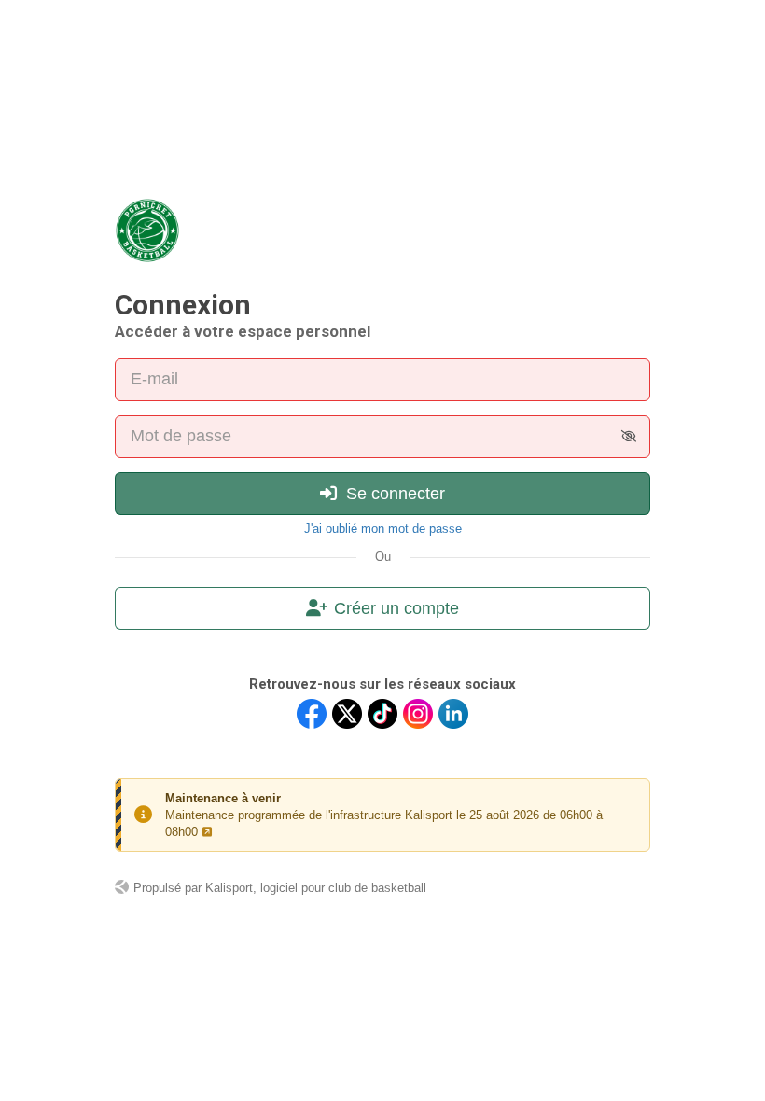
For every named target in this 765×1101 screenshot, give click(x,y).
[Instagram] (418, 714)
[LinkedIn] (453, 714)
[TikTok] (382, 714)
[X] (347, 714)
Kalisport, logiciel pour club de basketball (315, 888)
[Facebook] (311, 714)
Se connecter (393, 493)
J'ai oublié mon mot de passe (383, 529)
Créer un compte (396, 608)
